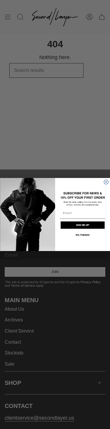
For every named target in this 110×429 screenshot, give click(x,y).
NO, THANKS (82, 235)
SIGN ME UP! (82, 225)
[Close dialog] (106, 182)
